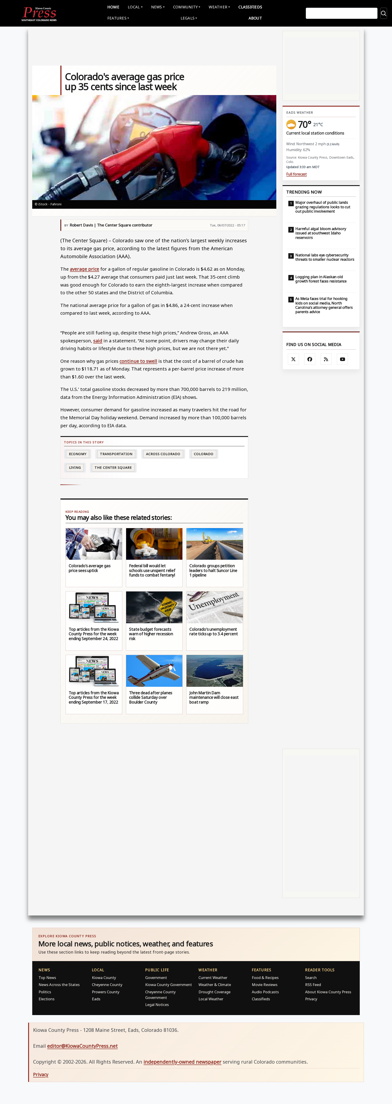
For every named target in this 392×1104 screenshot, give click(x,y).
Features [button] (116, 18)
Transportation (116, 454)
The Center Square (113, 467)
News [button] (156, 7)
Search (311, 977)
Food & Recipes (265, 977)
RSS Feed (313, 984)
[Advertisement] (321, 559)
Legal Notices (157, 1004)
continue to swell (138, 361)
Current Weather (212, 977)
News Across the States (59, 984)
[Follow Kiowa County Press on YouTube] (342, 359)
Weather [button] (218, 7)
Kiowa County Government (168, 984)
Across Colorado (163, 454)
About (255, 18)
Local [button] (134, 7)
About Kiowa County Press (328, 991)
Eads (96, 998)
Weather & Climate (214, 984)
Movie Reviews (264, 984)
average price (84, 269)
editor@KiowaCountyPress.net (82, 1046)
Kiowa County (104, 977)
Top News (47, 977)
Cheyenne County (107, 984)
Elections (46, 998)
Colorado (203, 454)
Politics (45, 991)
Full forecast (296, 174)
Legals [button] (188, 18)
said (97, 340)
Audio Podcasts (265, 991)
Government (156, 977)
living (75, 467)
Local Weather (210, 998)
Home (113, 7)
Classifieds (250, 7)
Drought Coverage (214, 991)
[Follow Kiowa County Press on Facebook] (310, 359)
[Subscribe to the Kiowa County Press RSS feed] (326, 359)
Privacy (311, 998)
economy (77, 454)
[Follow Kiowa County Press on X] (293, 359)
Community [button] (185, 7)
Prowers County (105, 991)
